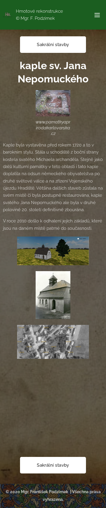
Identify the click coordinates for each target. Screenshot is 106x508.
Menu (97, 15)
